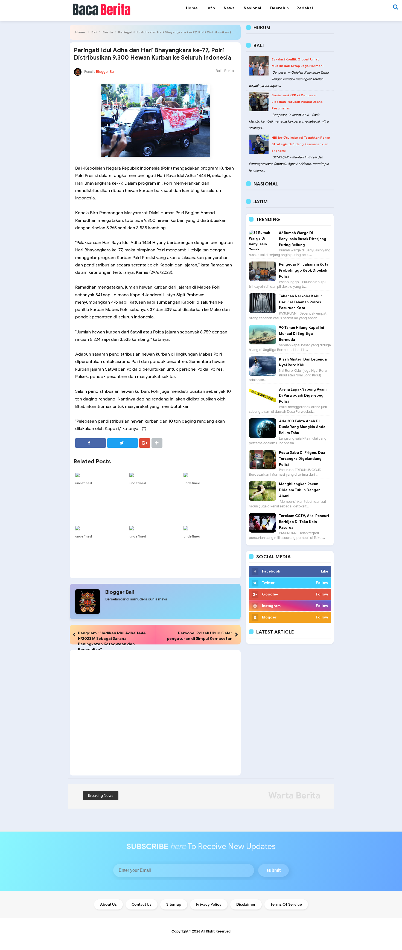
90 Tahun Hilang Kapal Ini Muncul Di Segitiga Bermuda (301, 333)
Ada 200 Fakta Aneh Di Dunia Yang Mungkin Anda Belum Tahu (302, 427)
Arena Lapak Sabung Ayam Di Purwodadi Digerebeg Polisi (303, 395)
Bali (94, 32)
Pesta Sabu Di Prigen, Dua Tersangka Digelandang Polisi (302, 458)
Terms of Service (286, 904)
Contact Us (142, 904)
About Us (108, 904)
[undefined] (101, 475)
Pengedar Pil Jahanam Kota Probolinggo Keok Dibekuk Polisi (303, 270)
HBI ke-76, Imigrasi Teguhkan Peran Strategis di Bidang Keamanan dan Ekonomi (301, 144)
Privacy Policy (209, 904)
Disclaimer (246, 904)
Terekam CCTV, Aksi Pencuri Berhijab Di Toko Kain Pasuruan (304, 521)
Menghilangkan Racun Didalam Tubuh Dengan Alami (300, 490)
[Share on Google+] (144, 443)
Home (80, 32)
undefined (83, 483)
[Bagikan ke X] (122, 443)
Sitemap (173, 904)
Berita (108, 32)
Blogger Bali (119, 592)
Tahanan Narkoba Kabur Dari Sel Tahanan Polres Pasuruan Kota (300, 302)
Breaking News (100, 795)
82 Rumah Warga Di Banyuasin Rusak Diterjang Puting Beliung (302, 239)
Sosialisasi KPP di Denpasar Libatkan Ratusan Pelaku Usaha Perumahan (297, 101)
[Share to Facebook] (90, 443)
